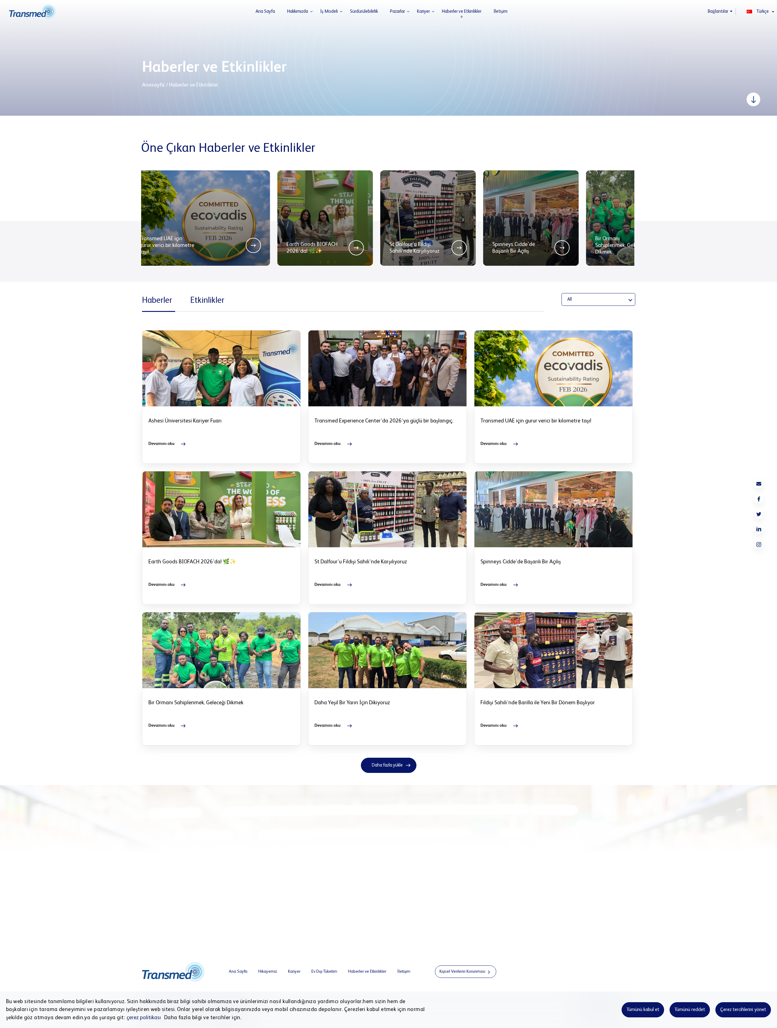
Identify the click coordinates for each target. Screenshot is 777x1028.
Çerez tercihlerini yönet (743, 1009)
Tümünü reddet (689, 1009)
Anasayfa (153, 85)
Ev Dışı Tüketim (324, 971)
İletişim (500, 11)
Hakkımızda (297, 11)
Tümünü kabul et (642, 1009)
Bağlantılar (718, 11)
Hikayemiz (267, 971)
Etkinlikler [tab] (207, 300)
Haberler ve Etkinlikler (461, 11)
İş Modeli (329, 11)
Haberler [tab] (157, 300)
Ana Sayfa (265, 11)
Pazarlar (397, 11)
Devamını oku (161, 444)
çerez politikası (144, 1017)
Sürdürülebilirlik (364, 11)
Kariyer (423, 11)
